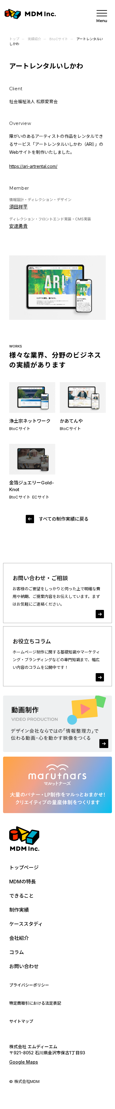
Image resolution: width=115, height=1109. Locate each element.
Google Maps (23, 1061)
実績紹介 (34, 39)
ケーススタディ (26, 924)
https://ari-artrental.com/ (33, 166)
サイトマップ (21, 1021)
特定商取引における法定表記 (35, 1003)
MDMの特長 (22, 881)
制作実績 (19, 910)
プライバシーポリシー (29, 985)
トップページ (24, 867)
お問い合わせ (24, 966)
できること (21, 896)
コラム (16, 952)
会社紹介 (19, 938)
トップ (14, 39)
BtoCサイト (58, 39)
